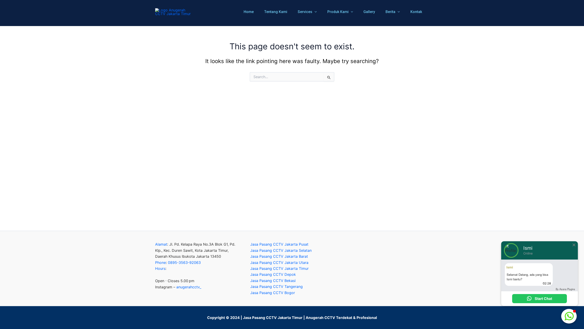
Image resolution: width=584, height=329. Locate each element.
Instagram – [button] (178, 287)
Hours (160, 268)
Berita (390, 12)
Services (305, 12)
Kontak (416, 12)
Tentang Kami (275, 12)
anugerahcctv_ (188, 287)
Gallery (369, 12)
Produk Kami (338, 12)
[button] (314, 11)
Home (249, 12)
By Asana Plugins (565, 289)
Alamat (161, 244)
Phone (160, 262)
